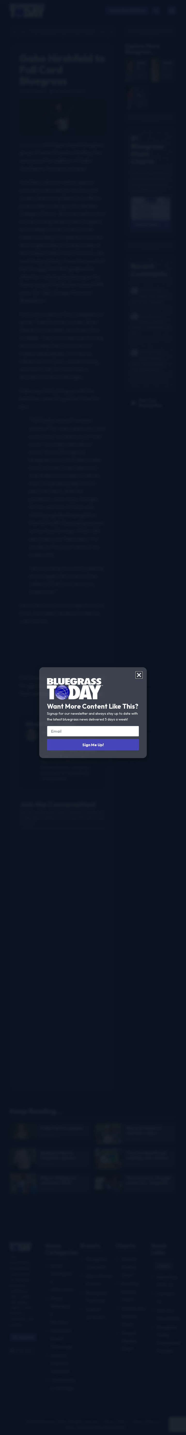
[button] (139, 675)
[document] (93, 717)
